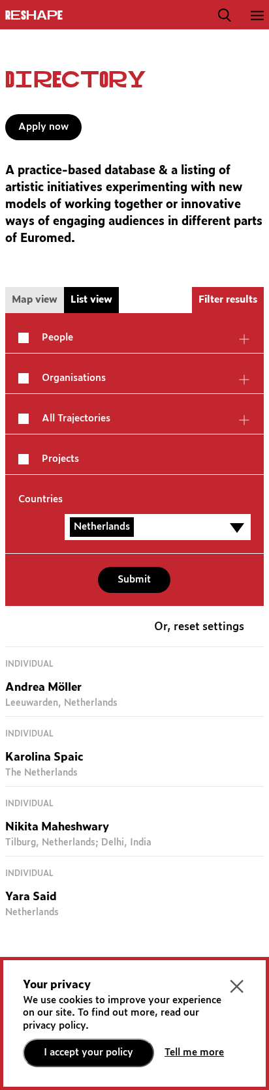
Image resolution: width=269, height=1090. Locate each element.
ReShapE (34, 15)
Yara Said (31, 897)
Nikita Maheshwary (57, 827)
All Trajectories (76, 418)
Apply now (43, 127)
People (57, 337)
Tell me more (194, 1052)
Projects (60, 459)
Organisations (74, 378)
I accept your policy (88, 1052)
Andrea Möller (43, 687)
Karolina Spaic (44, 757)
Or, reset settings (199, 627)
